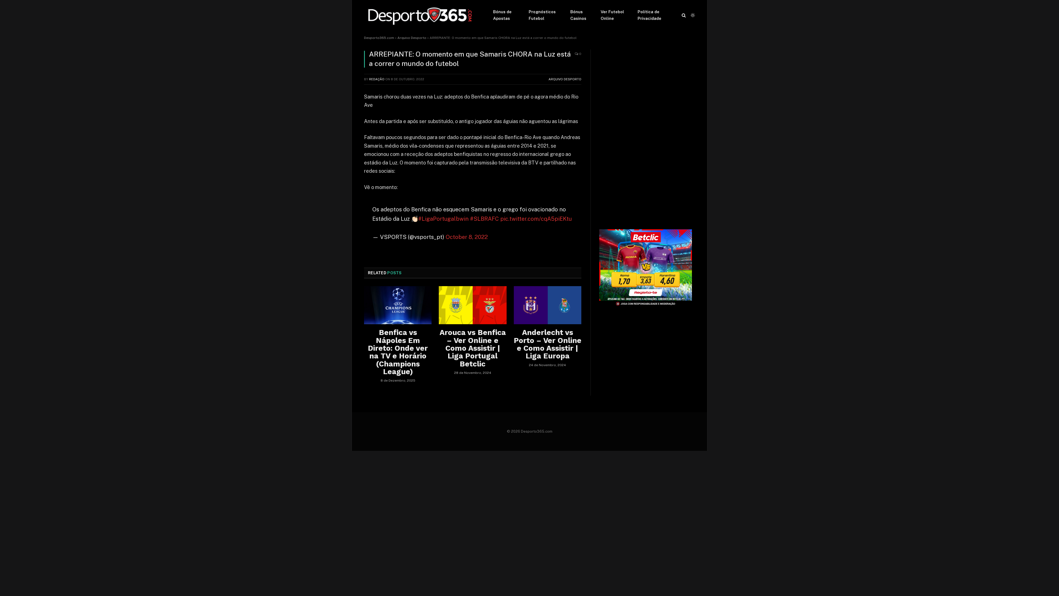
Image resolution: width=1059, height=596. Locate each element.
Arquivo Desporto (411, 38)
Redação (376, 79)
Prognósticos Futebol (542, 15)
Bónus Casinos (578, 15)
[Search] (684, 15)
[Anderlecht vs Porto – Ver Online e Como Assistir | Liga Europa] (547, 305)
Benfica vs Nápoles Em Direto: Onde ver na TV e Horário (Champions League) (398, 352)
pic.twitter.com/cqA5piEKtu (536, 218)
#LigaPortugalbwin (443, 218)
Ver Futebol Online (612, 15)
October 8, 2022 (467, 237)
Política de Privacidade (649, 15)
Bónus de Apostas (502, 15)
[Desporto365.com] (421, 15)
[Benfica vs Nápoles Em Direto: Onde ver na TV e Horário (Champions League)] (398, 305)
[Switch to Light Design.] (692, 15)
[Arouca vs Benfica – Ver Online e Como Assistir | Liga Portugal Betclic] (472, 305)
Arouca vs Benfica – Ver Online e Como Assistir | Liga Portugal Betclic (473, 348)
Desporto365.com (379, 38)
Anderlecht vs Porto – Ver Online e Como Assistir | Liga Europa (547, 344)
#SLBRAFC (484, 218)
